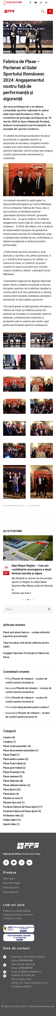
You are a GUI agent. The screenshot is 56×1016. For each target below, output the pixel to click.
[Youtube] (35, 2)
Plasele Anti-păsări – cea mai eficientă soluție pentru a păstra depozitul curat (31, 569)
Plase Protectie (11, 772)
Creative (7, 741)
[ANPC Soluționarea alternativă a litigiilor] (18, 928)
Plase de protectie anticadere (19, 750)
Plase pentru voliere (14, 759)
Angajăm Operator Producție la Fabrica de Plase (26, 655)
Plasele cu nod (11, 798)
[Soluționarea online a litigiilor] (18, 937)
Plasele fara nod (12, 802)
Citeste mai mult (21, 593)
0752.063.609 (25, 960)
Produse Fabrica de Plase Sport (20, 806)
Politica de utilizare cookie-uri (18, 914)
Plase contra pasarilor (15, 746)
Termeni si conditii (12, 918)
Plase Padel (9, 754)
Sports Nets (9, 824)
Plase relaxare (11, 776)
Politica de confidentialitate (17, 911)
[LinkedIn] (46, 2)
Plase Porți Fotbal (12, 763)
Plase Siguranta (11, 887)
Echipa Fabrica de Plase (14, 506)
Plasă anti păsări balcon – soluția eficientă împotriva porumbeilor (26, 634)
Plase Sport (9, 789)
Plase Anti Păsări (11, 883)
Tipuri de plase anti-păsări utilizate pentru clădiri (26, 644)
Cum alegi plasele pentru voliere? (30, 707)
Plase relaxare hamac (15, 785)
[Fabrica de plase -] (9, 11)
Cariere (7, 737)
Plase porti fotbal (12, 767)
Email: (14, 971)
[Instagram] (41, 2)
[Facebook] (30, 2)
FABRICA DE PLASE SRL (23, 975)
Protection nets (11, 815)
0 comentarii (34, 506)
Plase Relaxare (11, 780)
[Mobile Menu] (50, 11)
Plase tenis (9, 793)
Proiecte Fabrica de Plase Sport (20, 811)
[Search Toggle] (43, 11)
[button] (23, 599)
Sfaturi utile (9, 819)
